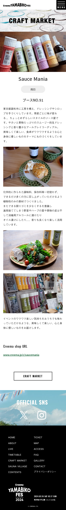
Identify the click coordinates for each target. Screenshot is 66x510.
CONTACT (39, 466)
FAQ (36, 455)
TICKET (38, 437)
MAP (36, 443)
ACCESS (39, 449)
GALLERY (39, 460)
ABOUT (12, 443)
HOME (11, 437)
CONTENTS (14, 472)
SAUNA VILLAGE (17, 466)
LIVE (10, 449)
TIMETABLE (14, 455)
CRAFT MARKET (33, 376)
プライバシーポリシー (45, 472)
